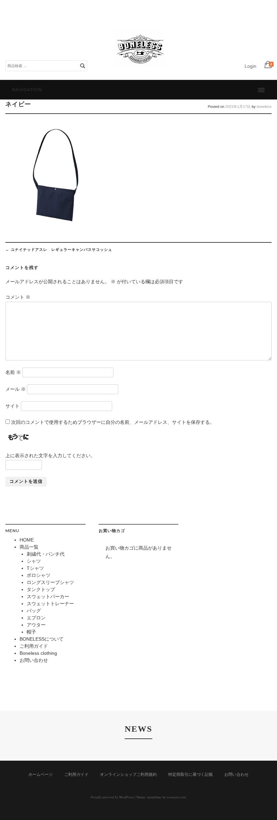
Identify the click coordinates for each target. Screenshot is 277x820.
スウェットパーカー (48, 596)
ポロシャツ (38, 575)
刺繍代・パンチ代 (46, 554)
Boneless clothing (38, 653)
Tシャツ (35, 568)
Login (250, 66)
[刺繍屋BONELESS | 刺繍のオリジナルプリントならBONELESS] (140, 72)
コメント (17, 297)
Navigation (27, 89)
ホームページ (40, 774)
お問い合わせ (34, 660)
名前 (13, 372)
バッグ (34, 610)
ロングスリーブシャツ (50, 582)
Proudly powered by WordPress (112, 797)
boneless (264, 107)
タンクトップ (41, 589)
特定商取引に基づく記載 (190, 774)
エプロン (36, 617)
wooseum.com (176, 797)
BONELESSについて (42, 639)
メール (15, 389)
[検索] (82, 65)
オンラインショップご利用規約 (128, 774)
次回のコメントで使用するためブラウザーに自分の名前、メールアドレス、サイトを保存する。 (113, 422)
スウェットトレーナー (50, 603)
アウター (36, 624)
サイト (12, 406)
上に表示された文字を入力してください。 (50, 455)
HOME (27, 540)
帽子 (31, 632)
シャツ (34, 561)
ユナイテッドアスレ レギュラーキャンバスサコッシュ (58, 249)
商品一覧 (29, 547)
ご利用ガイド (34, 646)
